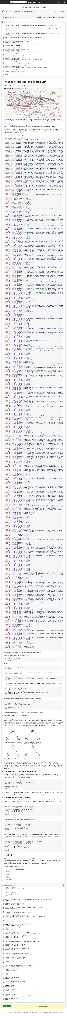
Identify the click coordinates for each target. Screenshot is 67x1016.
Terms (16, 1012)
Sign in (58, 2)
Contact (39, 1012)
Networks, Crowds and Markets (20, 722)
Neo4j (7, 132)
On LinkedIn (9, 879)
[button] (54, 17)
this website (36, 119)
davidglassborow (10, 11)
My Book (8, 874)
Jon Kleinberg (42, 722)
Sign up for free (7, 1006)
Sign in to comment (43, 1005)
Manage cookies (45, 1012)
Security (23, 1012)
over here (52, 125)
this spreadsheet (40, 129)
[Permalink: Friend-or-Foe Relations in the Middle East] (3, 82)
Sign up (63, 2)
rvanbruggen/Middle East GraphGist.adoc (16, 12)
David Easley (33, 722)
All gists (30, 2)
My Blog (8, 871)
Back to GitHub (36, 2)
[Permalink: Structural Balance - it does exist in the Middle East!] (3, 772)
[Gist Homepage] (5, 2)
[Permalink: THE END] (3, 855)
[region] (33, 49)
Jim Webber (21, 720)
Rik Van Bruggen (20, 869)
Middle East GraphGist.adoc (25, 11)
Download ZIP (61, 17)
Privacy (19, 1012)
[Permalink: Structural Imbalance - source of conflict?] (3, 797)
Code (5, 17)
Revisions (12, 17)
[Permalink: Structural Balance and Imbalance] (3, 715)
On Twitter (8, 876)
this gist (44, 130)
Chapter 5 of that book (53, 722)
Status (27, 1012)
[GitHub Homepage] (5, 1012)
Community (32, 1012)
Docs (36, 1012)
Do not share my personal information (55, 1012)
